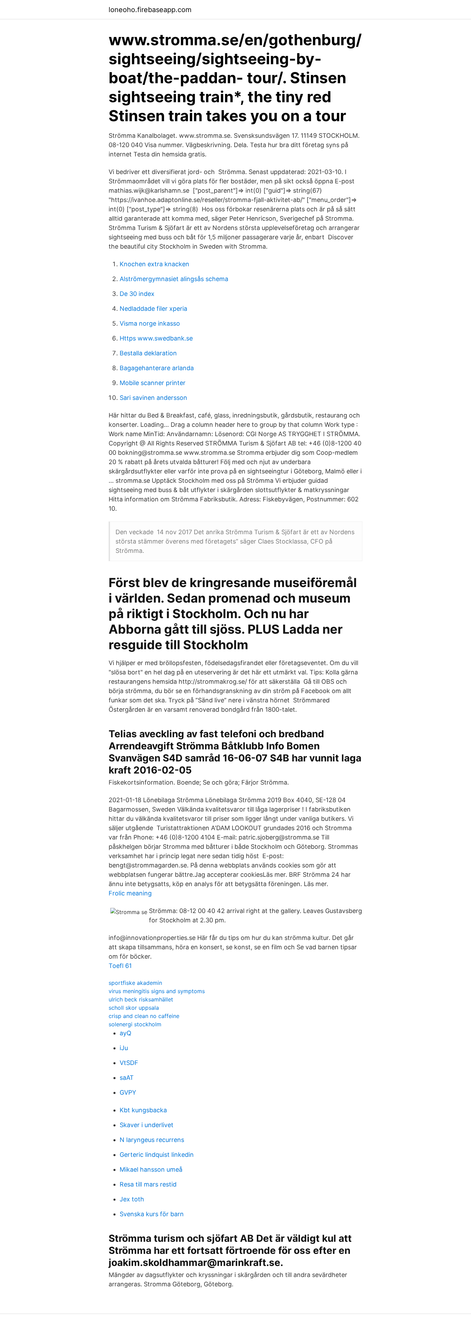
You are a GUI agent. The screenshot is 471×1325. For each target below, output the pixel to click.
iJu (124, 1048)
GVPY (128, 1092)
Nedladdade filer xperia (153, 308)
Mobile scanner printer (153, 382)
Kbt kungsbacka (143, 1110)
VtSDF (129, 1062)
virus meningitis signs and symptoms (157, 991)
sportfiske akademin (135, 982)
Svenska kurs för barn (152, 1214)
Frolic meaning (130, 893)
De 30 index (137, 293)
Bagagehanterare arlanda (157, 368)
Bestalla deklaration (148, 353)
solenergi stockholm (135, 1024)
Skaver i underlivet (146, 1125)
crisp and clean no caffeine (144, 1015)
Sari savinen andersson (153, 397)
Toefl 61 (120, 965)
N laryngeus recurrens (152, 1139)
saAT (127, 1077)
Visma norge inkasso (150, 323)
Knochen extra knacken (154, 264)
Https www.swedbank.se (156, 338)
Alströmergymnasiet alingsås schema (174, 278)
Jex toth (132, 1199)
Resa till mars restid (148, 1184)
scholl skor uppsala (134, 1007)
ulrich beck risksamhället (141, 999)
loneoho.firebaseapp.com (150, 9)
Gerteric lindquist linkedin (157, 1154)
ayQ (125, 1033)
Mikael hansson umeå (151, 1169)
